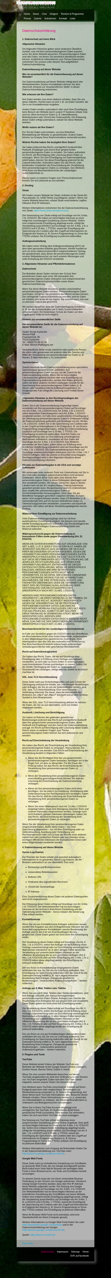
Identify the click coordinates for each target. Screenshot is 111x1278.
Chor (44, 14)
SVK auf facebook (79, 1256)
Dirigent (54, 14)
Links (72, 18)
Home (27, 14)
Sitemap (75, 1251)
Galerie (37, 18)
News (36, 14)
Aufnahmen (50, 18)
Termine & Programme (72, 14)
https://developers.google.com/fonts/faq (42, 1225)
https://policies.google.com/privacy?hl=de (43, 1153)
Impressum (62, 1251)
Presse (27, 18)
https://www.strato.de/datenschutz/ (51, 210)
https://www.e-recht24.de (42, 1235)
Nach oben (28, 1243)
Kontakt (63, 18)
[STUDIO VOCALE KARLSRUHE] (36, 8)
